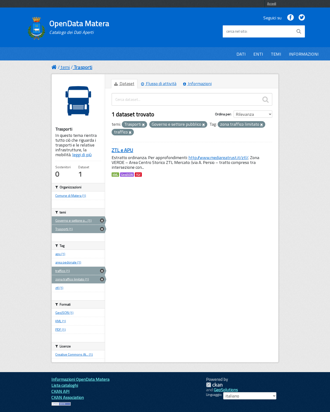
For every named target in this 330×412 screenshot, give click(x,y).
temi (65, 67)
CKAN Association (67, 397)
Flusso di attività (160, 83)
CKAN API (60, 391)
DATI (241, 54)
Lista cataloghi (64, 385)
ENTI (258, 54)
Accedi (271, 3)
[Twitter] (302, 18)
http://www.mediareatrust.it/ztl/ (218, 157)
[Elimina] (143, 125)
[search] (265, 99)
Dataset (126, 83)
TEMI (276, 54)
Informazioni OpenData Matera (80, 379)
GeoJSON (127, 174)
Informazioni (199, 83)
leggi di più (82, 154)
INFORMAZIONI (304, 54)
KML (115, 174)
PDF (138, 174)
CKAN (214, 384)
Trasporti (83, 67)
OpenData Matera (79, 27)
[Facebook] (290, 18)
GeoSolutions (226, 389)
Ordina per (223, 114)
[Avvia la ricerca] (299, 31)
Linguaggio (213, 394)
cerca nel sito (236, 31)
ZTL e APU (122, 150)
